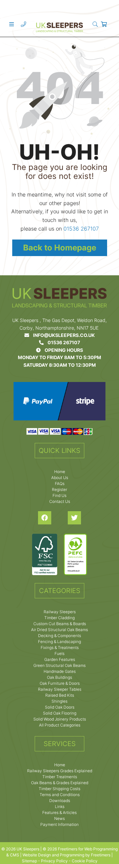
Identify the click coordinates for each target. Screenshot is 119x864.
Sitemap (29, 860)
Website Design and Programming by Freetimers (66, 854)
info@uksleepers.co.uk (62, 335)
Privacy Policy (54, 860)
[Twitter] (74, 517)
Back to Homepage (59, 247)
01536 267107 (81, 228)
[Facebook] (45, 517)
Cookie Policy (85, 860)
